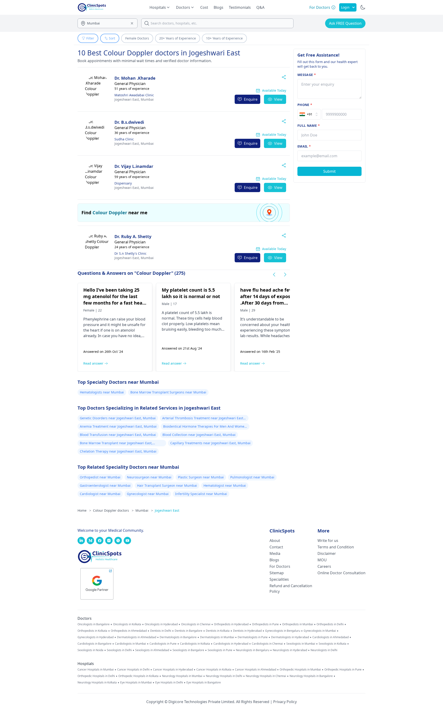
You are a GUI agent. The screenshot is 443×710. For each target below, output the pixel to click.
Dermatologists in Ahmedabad (136, 637)
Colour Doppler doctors (113, 510)
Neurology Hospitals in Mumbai (182, 676)
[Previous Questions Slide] (274, 274)
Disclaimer (326, 553)
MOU (322, 559)
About (274, 540)
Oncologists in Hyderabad (161, 624)
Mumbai (134, 99)
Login (345, 7)
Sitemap (276, 572)
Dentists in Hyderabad (247, 631)
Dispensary (123, 183)
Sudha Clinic (124, 139)
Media (274, 553)
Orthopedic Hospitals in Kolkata (138, 676)
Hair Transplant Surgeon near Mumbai (167, 485)
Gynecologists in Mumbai (320, 631)
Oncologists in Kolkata (127, 624)
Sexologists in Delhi (119, 650)
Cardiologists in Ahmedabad (330, 637)
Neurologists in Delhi (324, 650)
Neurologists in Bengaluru (252, 650)
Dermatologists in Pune (253, 637)
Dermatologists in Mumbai (217, 637)
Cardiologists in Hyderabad (230, 644)
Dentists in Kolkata (218, 631)
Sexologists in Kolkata (332, 644)
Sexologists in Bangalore (188, 650)
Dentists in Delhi (160, 631)
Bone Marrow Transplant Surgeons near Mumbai (168, 392)
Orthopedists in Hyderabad (231, 624)
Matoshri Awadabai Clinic (134, 95)
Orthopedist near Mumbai (100, 477)
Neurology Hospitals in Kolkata (97, 682)
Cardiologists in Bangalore (94, 644)
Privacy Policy (285, 701)
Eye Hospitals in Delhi (169, 682)
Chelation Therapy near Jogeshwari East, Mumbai (118, 451)
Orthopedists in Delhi (330, 624)
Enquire (250, 99)
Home (84, 510)
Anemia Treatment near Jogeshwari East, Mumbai (118, 426)
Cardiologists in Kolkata (195, 644)
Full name (308, 125)
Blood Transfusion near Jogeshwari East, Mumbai (118, 434)
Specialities (279, 579)
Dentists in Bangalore (188, 631)
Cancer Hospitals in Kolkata (213, 669)
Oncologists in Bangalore (94, 624)
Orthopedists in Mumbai (297, 624)
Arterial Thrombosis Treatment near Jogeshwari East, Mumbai (203, 418)
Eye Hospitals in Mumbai (136, 682)
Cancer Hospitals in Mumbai (96, 669)
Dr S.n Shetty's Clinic (130, 253)
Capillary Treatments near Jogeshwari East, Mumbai (210, 443)
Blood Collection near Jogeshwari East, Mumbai (199, 434)
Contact (276, 547)
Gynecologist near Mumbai (148, 494)
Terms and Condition (335, 547)
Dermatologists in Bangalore (178, 637)
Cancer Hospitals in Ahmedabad (255, 669)
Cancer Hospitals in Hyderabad (173, 669)
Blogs (218, 7)
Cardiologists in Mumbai (130, 644)
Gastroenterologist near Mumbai (105, 485)
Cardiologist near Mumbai (100, 494)
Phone (304, 105)
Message (306, 75)
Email (304, 146)
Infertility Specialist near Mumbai (201, 494)
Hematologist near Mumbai (225, 485)
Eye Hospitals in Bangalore (203, 682)
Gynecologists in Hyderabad (96, 637)
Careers (324, 566)
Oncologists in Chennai (195, 624)
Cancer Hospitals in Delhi (133, 669)
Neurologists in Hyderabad (290, 650)
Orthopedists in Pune (265, 624)
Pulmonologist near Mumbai (252, 477)
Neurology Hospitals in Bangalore (311, 676)
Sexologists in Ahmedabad (152, 650)
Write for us (327, 540)
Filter (90, 38)
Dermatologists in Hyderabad (290, 637)
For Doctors (279, 566)
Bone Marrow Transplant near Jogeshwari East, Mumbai (116, 443)
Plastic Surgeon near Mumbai (201, 477)
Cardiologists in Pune (163, 644)
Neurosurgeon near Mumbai (149, 477)
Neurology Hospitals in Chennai (266, 676)
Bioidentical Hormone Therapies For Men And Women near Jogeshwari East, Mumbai (204, 427)
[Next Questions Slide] (285, 274)
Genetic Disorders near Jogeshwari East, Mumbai (118, 418)
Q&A (260, 7)
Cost (204, 7)
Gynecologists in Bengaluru (282, 631)
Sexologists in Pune (220, 650)
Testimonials (240, 7)
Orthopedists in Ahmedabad (129, 631)
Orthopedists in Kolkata (92, 631)
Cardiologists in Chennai (267, 644)
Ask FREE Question (345, 23)
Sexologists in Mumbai (300, 644)
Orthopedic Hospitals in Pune (343, 669)
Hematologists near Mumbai (102, 392)
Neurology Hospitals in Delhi (224, 676)
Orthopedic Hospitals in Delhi (96, 676)
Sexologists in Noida (90, 650)
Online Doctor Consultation (341, 572)
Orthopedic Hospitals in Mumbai (300, 669)
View (278, 99)
